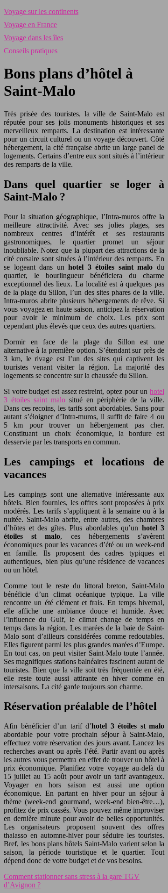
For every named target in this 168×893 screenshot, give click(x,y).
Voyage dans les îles (33, 38)
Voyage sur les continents (41, 11)
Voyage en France (30, 25)
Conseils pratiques (30, 51)
